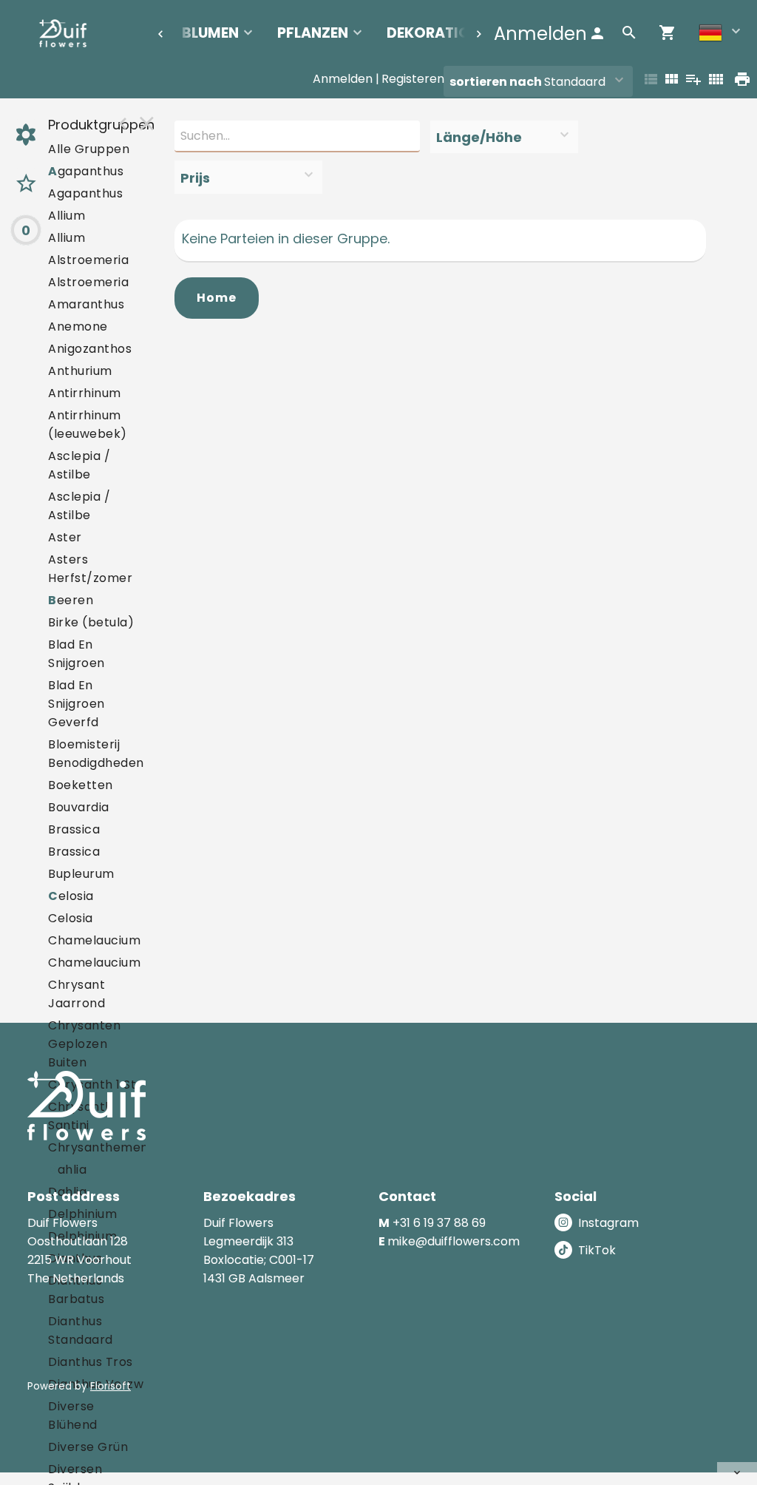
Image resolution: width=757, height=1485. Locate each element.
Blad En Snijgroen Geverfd (76, 704)
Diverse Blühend (73, 1415)
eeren (70, 600)
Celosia (70, 918)
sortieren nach (496, 81)
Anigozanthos (90, 348)
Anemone (78, 326)
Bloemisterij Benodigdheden (96, 753)
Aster (65, 537)
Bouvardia (78, 807)
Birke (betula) (91, 622)
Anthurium (80, 370)
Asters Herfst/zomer (90, 568)
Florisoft (110, 1386)
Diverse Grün (88, 1446)
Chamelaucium (94, 940)
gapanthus (85, 171)
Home (217, 297)
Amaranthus (86, 304)
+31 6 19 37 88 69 (439, 1222)
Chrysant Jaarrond (76, 994)
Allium (66, 215)
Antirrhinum (84, 393)
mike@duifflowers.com (453, 1241)
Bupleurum (81, 873)
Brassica (74, 829)
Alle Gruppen (88, 149)
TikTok (597, 1250)
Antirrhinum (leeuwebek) (87, 424)
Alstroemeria (88, 259)
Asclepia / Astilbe (79, 465)
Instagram (608, 1222)
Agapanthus (85, 193)
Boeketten (80, 785)
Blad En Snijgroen (76, 654)
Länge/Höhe (479, 137)
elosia (71, 895)
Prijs (195, 178)
